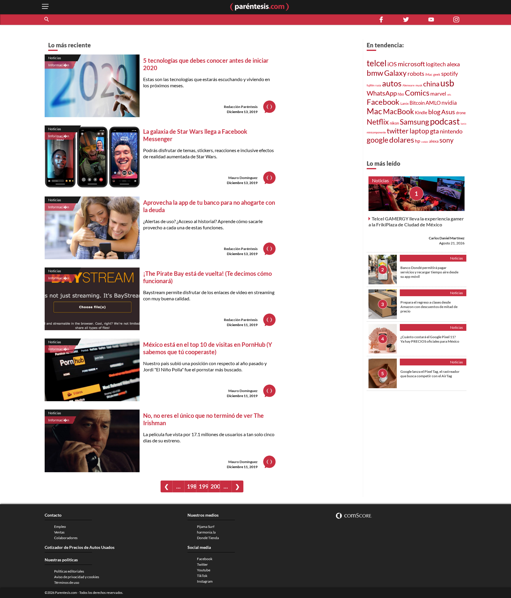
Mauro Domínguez (243, 177)
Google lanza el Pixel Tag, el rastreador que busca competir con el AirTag (430, 373)
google (377, 140)
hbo (401, 94)
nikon (394, 123)
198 (191, 486)
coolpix (424, 141)
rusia (378, 85)
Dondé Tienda (208, 538)
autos (392, 83)
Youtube (203, 570)
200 (215, 486)
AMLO (433, 103)
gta (434, 131)
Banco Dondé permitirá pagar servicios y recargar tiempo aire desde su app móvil (429, 272)
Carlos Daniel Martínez (447, 238)
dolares (401, 139)
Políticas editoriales (69, 571)
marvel (438, 93)
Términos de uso (66, 582)
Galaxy (395, 72)
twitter (398, 130)
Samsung (414, 121)
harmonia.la (206, 532)
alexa (453, 63)
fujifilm (370, 85)
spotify (449, 73)
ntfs (449, 94)
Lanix (404, 103)
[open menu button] (45, 7)
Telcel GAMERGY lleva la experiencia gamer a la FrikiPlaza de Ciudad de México (416, 221)
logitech (436, 64)
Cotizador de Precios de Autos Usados (79, 547)
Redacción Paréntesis (241, 106)
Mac (374, 111)
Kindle (421, 112)
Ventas (59, 532)
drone (461, 112)
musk (418, 85)
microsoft (411, 64)
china (431, 83)
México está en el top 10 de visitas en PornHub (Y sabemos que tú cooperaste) (207, 348)
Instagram (205, 581)
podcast (445, 121)
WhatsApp (382, 93)
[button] (47, 19)
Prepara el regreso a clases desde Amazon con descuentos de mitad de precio (428, 306)
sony (446, 140)
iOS (392, 64)
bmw (375, 73)
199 (203, 486)
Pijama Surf (205, 526)
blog (434, 112)
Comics (417, 92)
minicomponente (376, 132)
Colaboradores (65, 538)
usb (447, 83)
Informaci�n (58, 65)
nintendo (451, 131)
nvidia (449, 102)
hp (417, 141)
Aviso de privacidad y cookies (76, 577)
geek (436, 74)
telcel (377, 63)
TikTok (202, 575)
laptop (419, 131)
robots (415, 73)
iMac (428, 74)
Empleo (60, 526)
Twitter (202, 564)
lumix (463, 123)
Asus (448, 112)
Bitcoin (417, 103)
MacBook (398, 111)
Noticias (54, 58)
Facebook (383, 102)
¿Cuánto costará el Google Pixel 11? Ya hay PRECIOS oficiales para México (429, 339)
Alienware (408, 85)
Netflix (378, 121)
